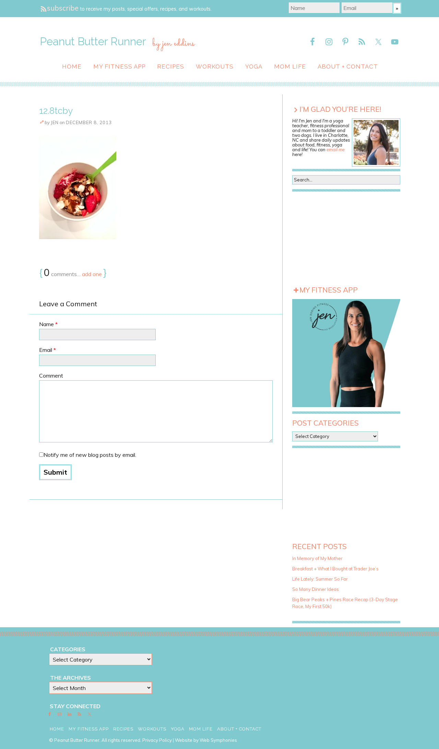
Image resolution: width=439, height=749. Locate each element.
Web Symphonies (218, 740)
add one (92, 274)
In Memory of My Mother (317, 558)
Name (48, 324)
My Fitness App (119, 66)
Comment (51, 375)
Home (72, 66)
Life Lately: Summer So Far (320, 579)
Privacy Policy (157, 740)
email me (336, 149)
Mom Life (290, 66)
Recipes (170, 66)
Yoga (253, 66)
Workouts (215, 66)
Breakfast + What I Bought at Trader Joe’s (335, 568)
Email (47, 349)
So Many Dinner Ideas (315, 589)
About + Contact (348, 66)
